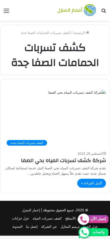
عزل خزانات (20, 218)
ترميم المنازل (70, 226)
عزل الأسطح (74, 218)
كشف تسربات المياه (47, 218)
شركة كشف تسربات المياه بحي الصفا (63, 160)
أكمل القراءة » (91, 183)
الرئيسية (79, 33)
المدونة (17, 226)
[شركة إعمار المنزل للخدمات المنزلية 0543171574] (76, 10)
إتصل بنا (32, 226)
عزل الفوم (90, 226)
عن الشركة (49, 226)
